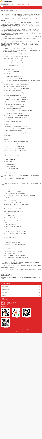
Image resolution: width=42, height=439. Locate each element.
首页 (7, 10)
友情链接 (3, 283)
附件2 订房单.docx (5, 274)
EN (28, 4)
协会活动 (11, 10)
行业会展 (16, 10)
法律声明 (8, 283)
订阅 (36, 18)
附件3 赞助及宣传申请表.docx (8, 275)
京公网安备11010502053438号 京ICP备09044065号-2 (21, 331)
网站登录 (19, 4)
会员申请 (23, 4)
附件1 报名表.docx (5, 273)
